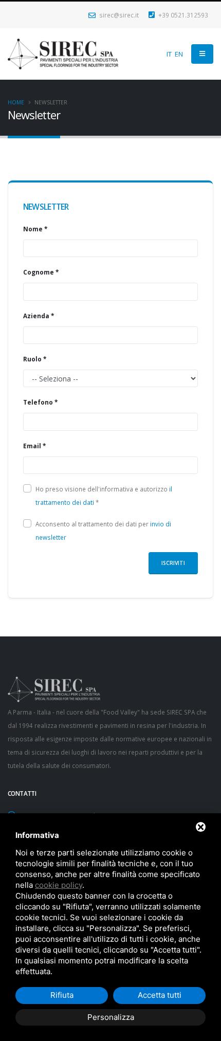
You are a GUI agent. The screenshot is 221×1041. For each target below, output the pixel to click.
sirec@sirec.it (118, 15)
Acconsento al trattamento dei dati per (103, 530)
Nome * (35, 229)
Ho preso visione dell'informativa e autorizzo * (103, 495)
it (169, 54)
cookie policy (58, 885)
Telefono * (40, 402)
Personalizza (110, 1017)
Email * (34, 446)
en (179, 54)
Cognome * (41, 272)
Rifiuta (61, 995)
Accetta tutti (159, 995)
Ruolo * (34, 359)
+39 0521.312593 (182, 15)
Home (16, 102)
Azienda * (38, 316)
